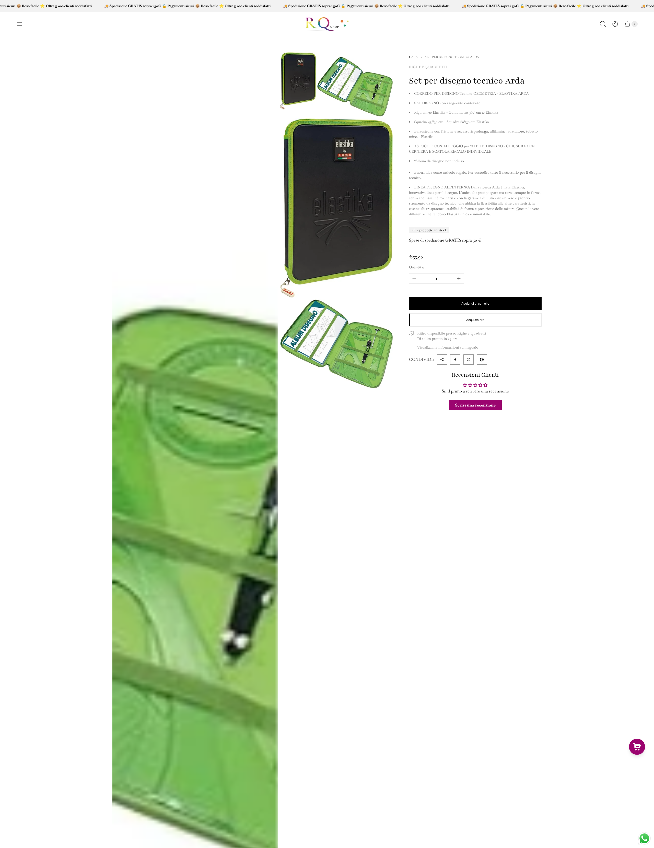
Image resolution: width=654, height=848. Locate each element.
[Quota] (442, 359)
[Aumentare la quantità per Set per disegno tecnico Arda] (459, 278)
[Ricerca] (603, 24)
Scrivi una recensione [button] (475, 405)
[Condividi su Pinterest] (482, 359)
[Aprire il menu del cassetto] (19, 24)
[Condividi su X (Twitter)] (468, 359)
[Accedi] (615, 24)
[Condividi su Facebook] (455, 359)
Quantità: (416, 267)
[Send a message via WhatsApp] (644, 838)
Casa (413, 57)
